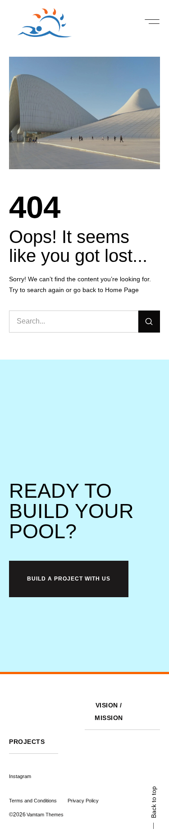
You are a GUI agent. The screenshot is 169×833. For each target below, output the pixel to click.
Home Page (122, 289)
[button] (152, 21)
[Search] (149, 321)
